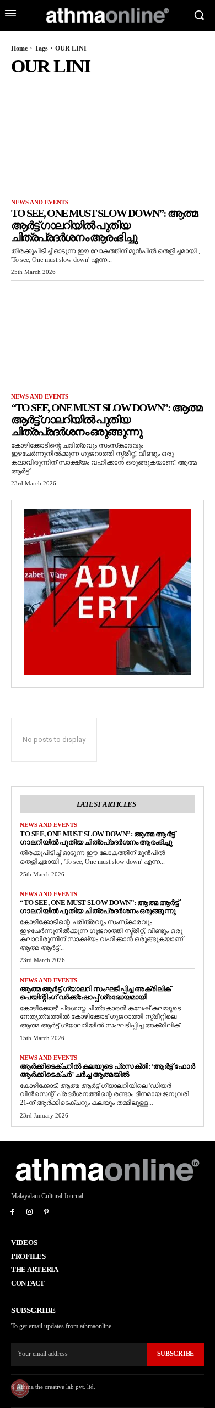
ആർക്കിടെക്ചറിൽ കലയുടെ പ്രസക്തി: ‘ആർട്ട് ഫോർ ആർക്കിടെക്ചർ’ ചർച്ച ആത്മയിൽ (107, 1070)
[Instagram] (29, 1213)
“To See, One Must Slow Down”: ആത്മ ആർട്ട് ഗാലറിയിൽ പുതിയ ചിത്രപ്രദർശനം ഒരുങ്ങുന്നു (106, 419)
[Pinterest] (46, 1213)
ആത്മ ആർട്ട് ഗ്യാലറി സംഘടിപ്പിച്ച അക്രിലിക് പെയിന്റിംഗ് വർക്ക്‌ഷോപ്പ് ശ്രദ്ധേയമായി (95, 993)
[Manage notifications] (20, 1388)
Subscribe (175, 1353)
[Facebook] (12, 1213)
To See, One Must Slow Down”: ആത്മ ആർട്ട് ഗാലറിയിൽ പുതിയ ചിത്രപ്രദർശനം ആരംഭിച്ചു (104, 225)
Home (19, 48)
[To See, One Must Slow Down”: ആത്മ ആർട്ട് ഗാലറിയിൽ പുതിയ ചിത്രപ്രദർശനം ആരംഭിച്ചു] (107, 140)
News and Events (39, 202)
